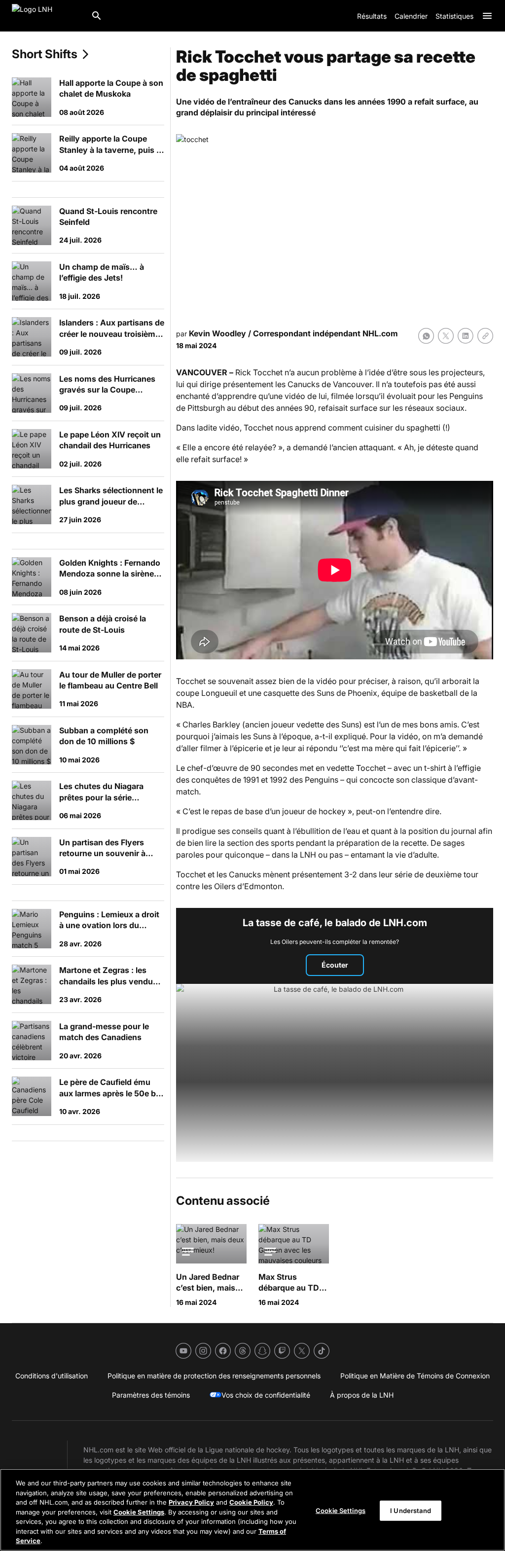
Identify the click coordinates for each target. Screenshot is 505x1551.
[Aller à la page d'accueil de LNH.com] (47, 16)
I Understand (410, 1510)
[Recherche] (97, 16)
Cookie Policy (251, 1502)
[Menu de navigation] (487, 16)
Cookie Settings (138, 1512)
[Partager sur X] (446, 336)
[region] (252, 1510)
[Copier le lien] (485, 336)
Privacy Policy (191, 1502)
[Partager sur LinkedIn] (465, 336)
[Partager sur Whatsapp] (426, 336)
